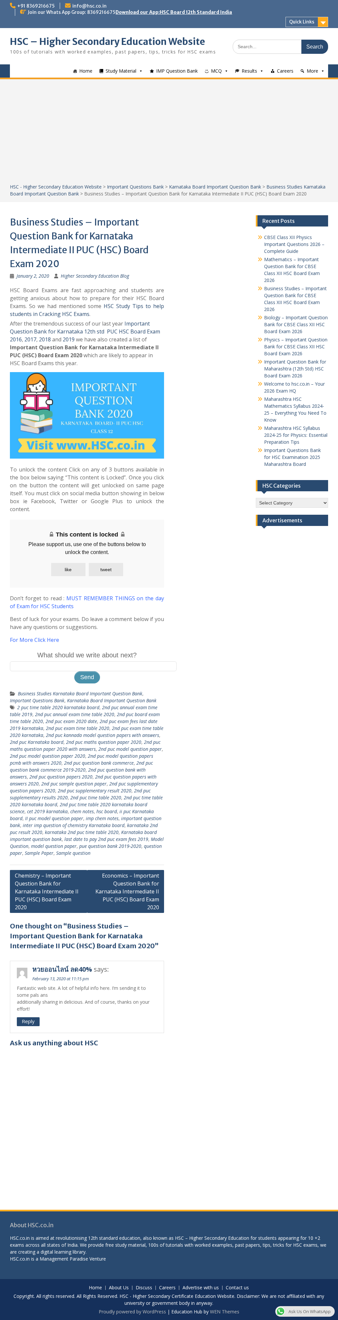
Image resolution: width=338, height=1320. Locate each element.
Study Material (121, 71)
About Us (119, 1288)
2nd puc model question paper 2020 (47, 756)
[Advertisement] (169, 133)
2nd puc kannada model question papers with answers (102, 735)
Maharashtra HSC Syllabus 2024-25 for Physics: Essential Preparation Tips (295, 435)
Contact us (237, 1288)
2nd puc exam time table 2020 (77, 728)
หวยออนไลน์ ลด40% (62, 969)
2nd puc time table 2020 (95, 797)
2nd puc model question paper (130, 749)
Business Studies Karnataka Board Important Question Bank (80, 693)
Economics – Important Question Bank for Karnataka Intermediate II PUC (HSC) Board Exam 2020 (127, 891)
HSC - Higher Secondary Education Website (56, 187)
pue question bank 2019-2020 (110, 846)
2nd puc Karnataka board (36, 742)
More (312, 71)
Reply (28, 1021)
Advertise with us (201, 1288)
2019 (69, 339)
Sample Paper (39, 853)
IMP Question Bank (177, 71)
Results (249, 71)
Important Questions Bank (135, 187)
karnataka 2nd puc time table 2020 (81, 832)
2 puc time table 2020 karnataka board (58, 707)
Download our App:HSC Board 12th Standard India (174, 12)
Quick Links (301, 22)
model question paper (54, 846)
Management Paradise (64, 1259)
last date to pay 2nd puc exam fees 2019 (106, 839)
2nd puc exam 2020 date (71, 721)
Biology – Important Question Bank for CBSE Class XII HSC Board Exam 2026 (296, 324)
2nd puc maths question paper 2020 (103, 742)
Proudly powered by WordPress (132, 1311)
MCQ (216, 71)
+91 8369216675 (36, 6)
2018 (45, 339)
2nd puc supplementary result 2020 (94, 790)
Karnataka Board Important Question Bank (215, 187)
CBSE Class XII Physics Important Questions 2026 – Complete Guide (294, 244)
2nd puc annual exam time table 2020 (74, 714)
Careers (285, 71)
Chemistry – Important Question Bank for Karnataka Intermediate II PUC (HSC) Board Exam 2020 (47, 891)
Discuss (144, 1288)
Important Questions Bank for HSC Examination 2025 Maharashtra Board (292, 457)
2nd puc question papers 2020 (60, 777)
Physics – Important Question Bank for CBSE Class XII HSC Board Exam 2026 (295, 346)
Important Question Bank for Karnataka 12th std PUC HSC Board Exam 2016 (85, 331)
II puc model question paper (54, 818)
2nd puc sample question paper (74, 784)
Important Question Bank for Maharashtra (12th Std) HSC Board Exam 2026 (295, 369)
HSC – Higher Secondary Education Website (107, 42)
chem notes (82, 811)
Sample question (73, 853)
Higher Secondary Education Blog (95, 276)
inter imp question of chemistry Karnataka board (73, 825)
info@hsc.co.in (89, 6)
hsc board (106, 811)
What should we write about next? (87, 655)
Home (85, 71)
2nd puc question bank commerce (99, 763)
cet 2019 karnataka (47, 811)
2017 (30, 339)
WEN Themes (224, 1311)
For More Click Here (34, 639)
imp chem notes (102, 818)
